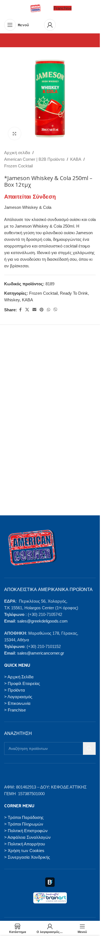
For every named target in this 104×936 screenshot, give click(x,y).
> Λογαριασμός (18, 696)
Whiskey (12, 299)
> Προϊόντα (14, 690)
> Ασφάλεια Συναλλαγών (27, 837)
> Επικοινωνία (17, 703)
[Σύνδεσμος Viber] (55, 309)
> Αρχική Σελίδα (19, 676)
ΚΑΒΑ (75, 159)
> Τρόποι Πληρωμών (23, 824)
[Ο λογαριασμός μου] (50, 24)
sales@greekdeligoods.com (42, 621)
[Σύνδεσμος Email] (34, 309)
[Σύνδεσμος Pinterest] (41, 309)
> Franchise (15, 710)
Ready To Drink (74, 293)
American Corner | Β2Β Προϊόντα (34, 159)
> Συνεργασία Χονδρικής (27, 857)
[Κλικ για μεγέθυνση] (14, 133)
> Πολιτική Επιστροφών (26, 830)
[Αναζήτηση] (89, 748)
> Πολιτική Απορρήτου (24, 844)
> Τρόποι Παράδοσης (24, 817)
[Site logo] (35, 8)
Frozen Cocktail (18, 166)
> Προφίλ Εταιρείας (22, 683)
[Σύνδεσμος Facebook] (20, 309)
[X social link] (27, 309)
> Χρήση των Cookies (24, 850)
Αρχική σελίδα (17, 152)
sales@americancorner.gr (40, 653)
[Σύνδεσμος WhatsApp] (48, 309)
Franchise (63, 8)
